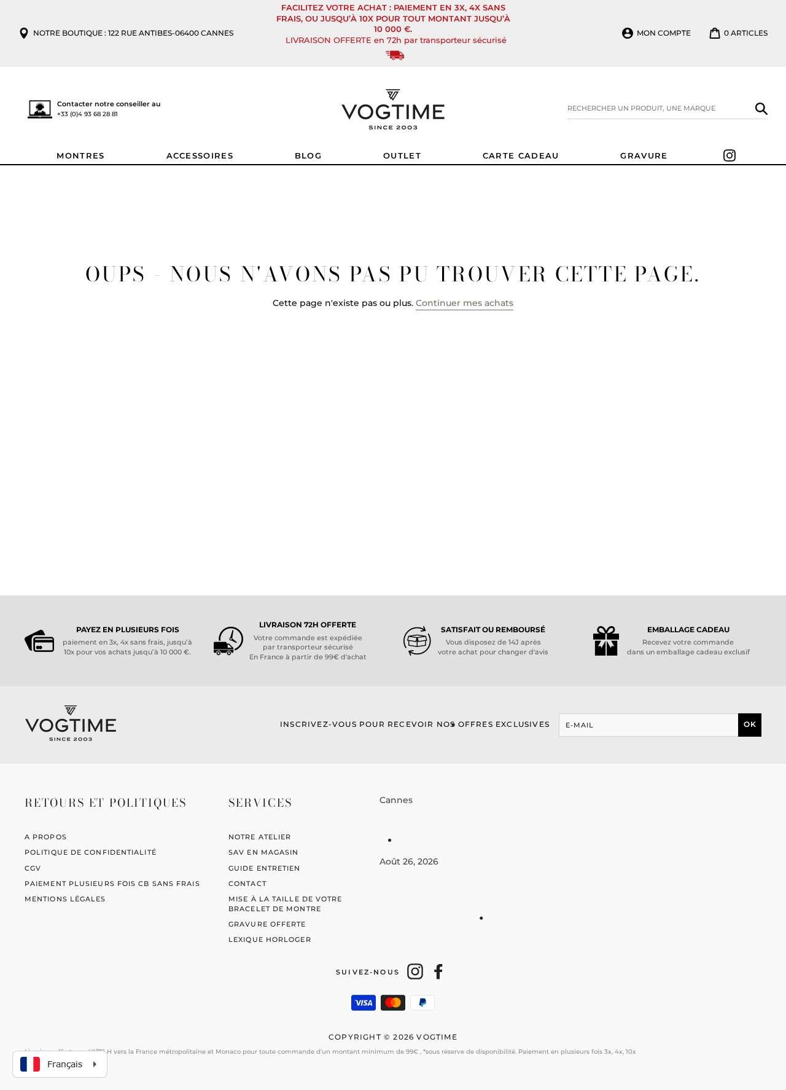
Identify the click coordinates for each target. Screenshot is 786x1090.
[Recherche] (761, 109)
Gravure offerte (267, 924)
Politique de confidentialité (91, 852)
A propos (46, 837)
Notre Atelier (259, 837)
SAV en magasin (263, 852)
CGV (33, 868)
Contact (247, 883)
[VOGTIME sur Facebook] (438, 971)
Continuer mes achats (464, 302)
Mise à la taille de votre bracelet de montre (285, 903)
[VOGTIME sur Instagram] (415, 971)
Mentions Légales (65, 899)
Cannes (396, 800)
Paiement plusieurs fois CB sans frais (112, 883)
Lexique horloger (269, 939)
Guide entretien (264, 868)
